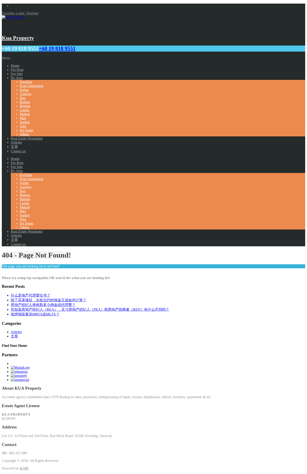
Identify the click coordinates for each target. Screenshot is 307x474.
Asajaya (25, 94)
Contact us (18, 151)
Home (15, 66)
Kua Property (18, 38)
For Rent (17, 70)
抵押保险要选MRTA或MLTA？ (35, 314)
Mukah (25, 114)
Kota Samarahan (31, 86)
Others (24, 134)
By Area (17, 78)
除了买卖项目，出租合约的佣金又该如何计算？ (48, 300)
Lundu (24, 110)
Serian (24, 90)
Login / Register (27, 13)
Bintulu (25, 106)
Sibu (23, 126)
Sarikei (25, 122)
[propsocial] (20, 380)
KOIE (24, 468)
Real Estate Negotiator (27, 138)
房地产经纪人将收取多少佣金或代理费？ (43, 305)
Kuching (26, 82)
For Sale (17, 74)
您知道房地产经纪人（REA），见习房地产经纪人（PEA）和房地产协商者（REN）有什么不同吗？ (90, 309)
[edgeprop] (19, 372)
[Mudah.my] (20, 367)
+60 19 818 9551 (57, 48)
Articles (16, 142)
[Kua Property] (13, 17)
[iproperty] (19, 376)
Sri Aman (26, 130)
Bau (23, 98)
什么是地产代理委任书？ (30, 295)
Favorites (8, 13)
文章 (14, 147)
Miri (23, 118)
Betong (25, 102)
